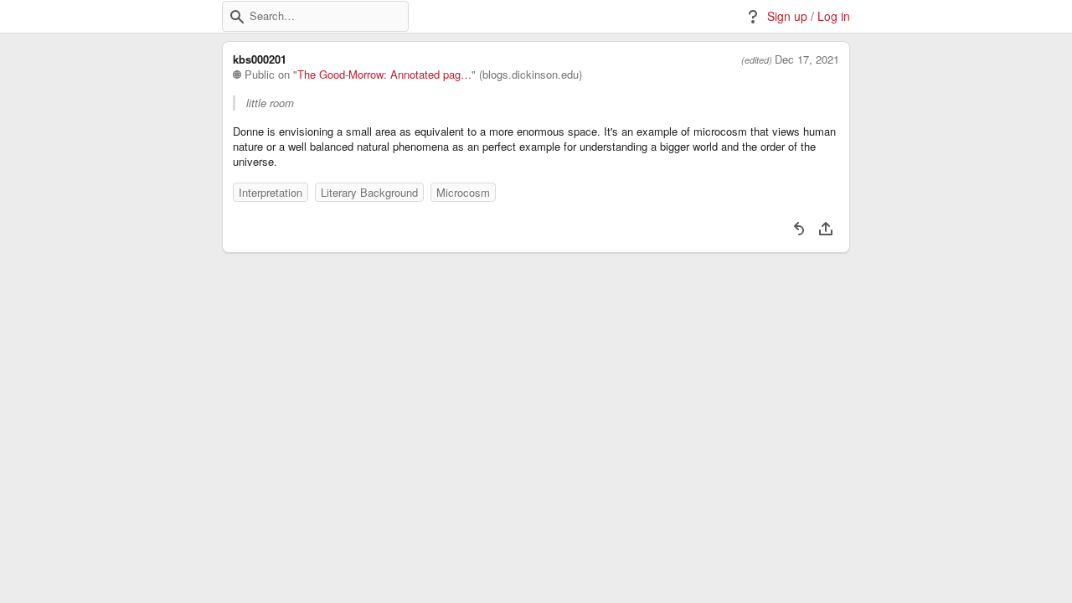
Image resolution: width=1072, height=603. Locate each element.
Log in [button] (833, 16)
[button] (237, 17)
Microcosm (463, 192)
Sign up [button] (787, 16)
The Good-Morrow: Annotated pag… (384, 74)
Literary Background (369, 192)
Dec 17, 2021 (807, 59)
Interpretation (270, 192)
